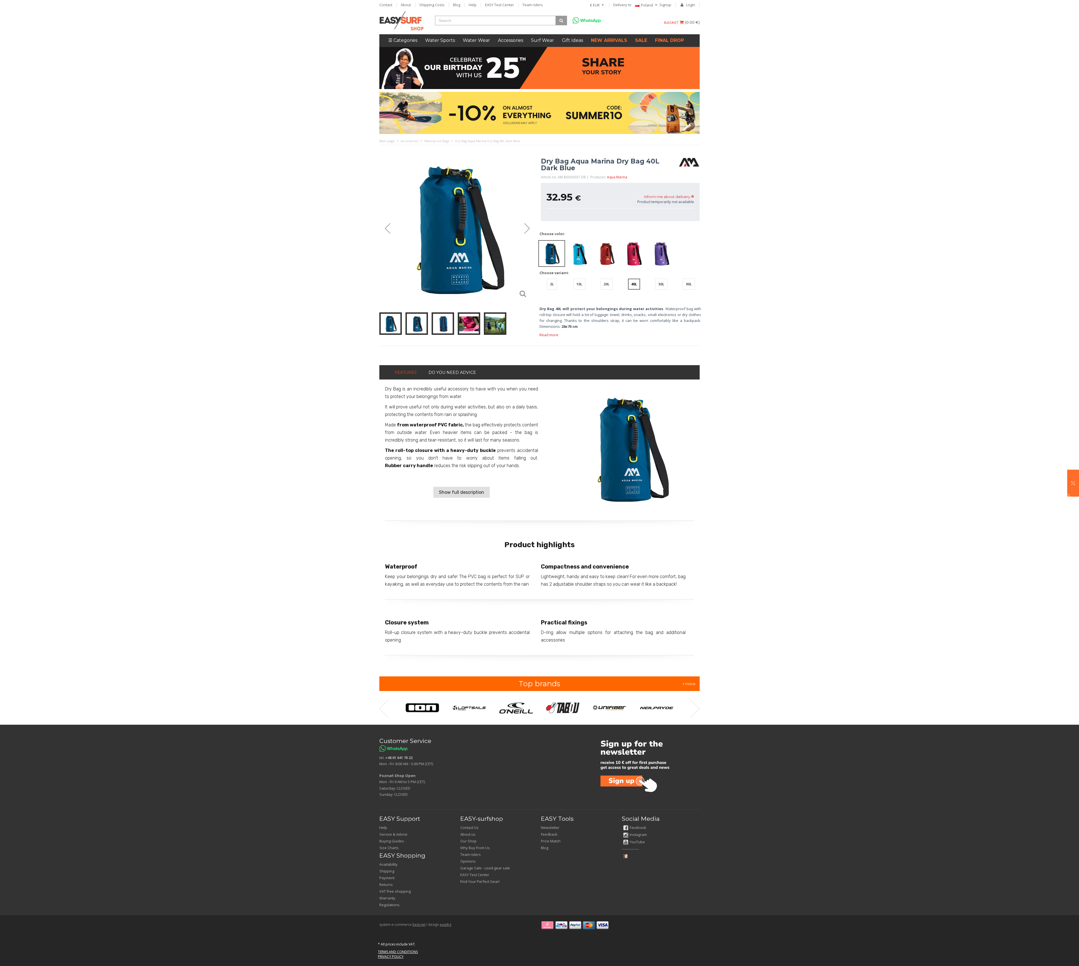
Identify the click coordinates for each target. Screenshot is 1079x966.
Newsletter (550, 827)
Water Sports (440, 40)
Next (529, 228)
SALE (641, 40)
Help (473, 4)
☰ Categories (402, 40)
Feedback (549, 834)
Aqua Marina (617, 177)
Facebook (638, 827)
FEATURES (406, 372)
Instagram (638, 834)
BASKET (671, 22)
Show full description (461, 492)
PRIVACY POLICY (391, 956)
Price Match (551, 841)
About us (467, 834)
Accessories (510, 40)
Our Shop (468, 841)
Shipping (386, 871)
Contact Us (469, 827)
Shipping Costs (432, 4)
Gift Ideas (572, 40)
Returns (386, 884)
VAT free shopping (395, 891)
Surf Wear (542, 40)
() (692, 22)
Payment (387, 877)
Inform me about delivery (667, 196)
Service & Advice (393, 834)
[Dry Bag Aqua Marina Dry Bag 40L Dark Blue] (457, 229)
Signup (665, 4)
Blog (456, 4)
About (406, 4)
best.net (418, 924)
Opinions (468, 861)
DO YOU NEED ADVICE (452, 372)
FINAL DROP (669, 40)
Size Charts (389, 847)
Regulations (389, 904)
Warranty (387, 898)
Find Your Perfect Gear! (480, 881)
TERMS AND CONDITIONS (398, 951)
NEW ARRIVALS (609, 40)
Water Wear (476, 40)
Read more (549, 334)
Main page (387, 141)
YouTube (637, 841)
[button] (1073, 483)
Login (690, 4)
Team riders (532, 4)
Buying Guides (391, 841)
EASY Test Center (499, 4)
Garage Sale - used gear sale (485, 867)
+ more (689, 683)
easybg (445, 924)
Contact (385, 4)
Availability (388, 864)
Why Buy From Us (475, 847)
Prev (385, 228)
